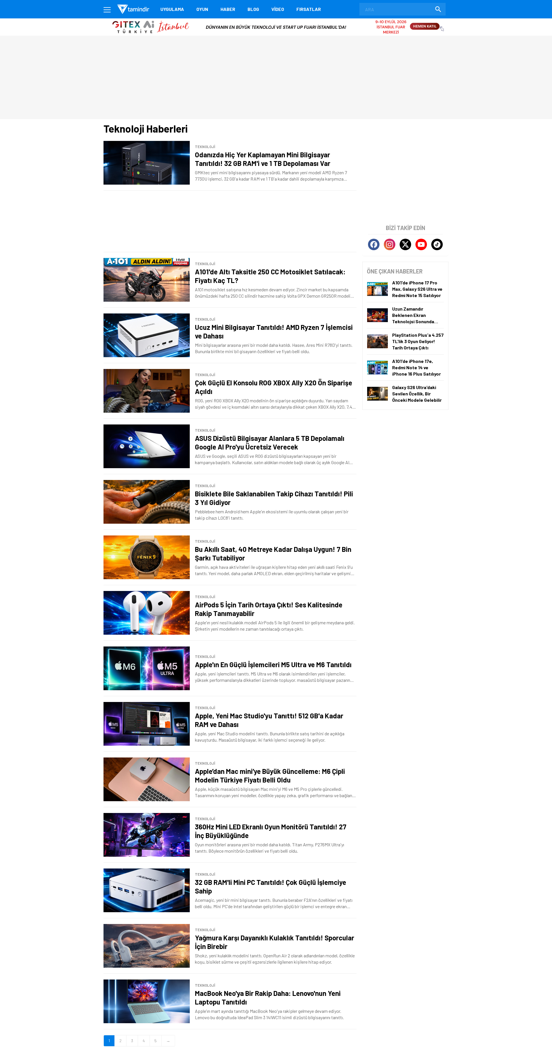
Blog (253, 9)
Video (277, 9)
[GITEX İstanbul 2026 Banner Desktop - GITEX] (275, 20)
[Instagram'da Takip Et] (389, 244)
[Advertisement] (229, 221)
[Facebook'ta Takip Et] (373, 244)
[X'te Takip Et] (405, 244)
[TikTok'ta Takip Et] (437, 244)
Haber (228, 9)
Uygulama (172, 9)
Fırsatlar (308, 9)
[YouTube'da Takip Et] (421, 244)
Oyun (202, 9)
